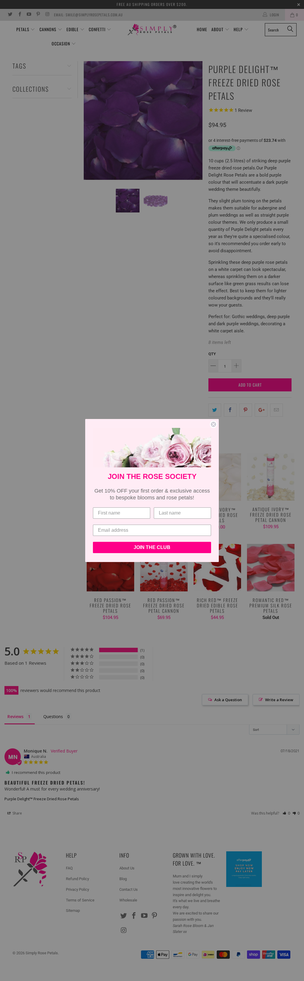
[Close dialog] (213, 424)
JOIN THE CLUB (152, 547)
